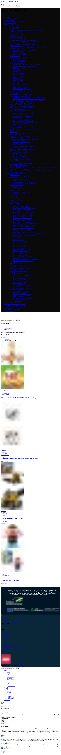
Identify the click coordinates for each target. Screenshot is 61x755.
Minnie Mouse (10, 678)
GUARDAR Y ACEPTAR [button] (6, 748)
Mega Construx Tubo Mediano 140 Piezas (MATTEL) (18, 398)
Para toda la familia (11, 697)
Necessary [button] (3, 735)
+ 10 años (9, 696)
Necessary (4, 736)
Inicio (2, 332)
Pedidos (6, 634)
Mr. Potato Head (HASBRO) (10, 580)
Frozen (8, 672)
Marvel (8, 675)
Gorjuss (8, 673)
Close (2, 314)
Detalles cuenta (7, 635)
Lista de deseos (7, 638)
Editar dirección (8, 637)
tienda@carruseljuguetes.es (10, 625)
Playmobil (9, 683)
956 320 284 (13, 623)
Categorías (3, 14)
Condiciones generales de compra (12, 647)
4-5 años (9, 692)
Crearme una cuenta (5, 710)
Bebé (8, 689)
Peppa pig (9, 680)
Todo (5, 326)
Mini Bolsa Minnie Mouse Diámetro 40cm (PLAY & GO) (19, 458)
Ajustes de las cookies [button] (5, 717)
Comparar (6, 639)
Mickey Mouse (10, 677)
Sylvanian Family (11, 686)
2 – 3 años (9, 691)
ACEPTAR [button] (13, 717)
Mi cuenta (6, 632)
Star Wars (9, 684)
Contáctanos (7, 648)
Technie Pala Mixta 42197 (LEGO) (12, 518)
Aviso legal (6, 646)
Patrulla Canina (10, 679)
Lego (8, 674)
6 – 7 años (9, 693)
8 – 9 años (9, 695)
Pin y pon (9, 682)
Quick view (4, 391)
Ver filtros (3, 337)
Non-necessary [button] (4, 741)
